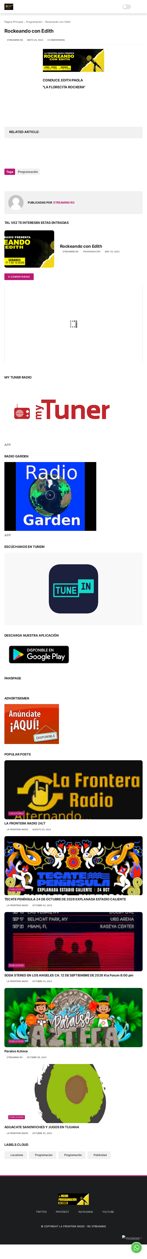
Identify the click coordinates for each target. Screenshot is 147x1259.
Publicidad (16, 889)
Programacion (43, 1155)
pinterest (62, 1211)
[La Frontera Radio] (8, 9)
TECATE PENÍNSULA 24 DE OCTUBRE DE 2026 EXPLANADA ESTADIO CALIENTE (65, 899)
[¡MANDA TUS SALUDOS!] (136, 1252)
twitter (41, 1211)
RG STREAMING (96, 1226)
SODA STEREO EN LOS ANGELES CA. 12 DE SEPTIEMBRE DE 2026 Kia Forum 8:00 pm (68, 975)
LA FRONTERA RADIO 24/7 (24, 823)
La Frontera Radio (72, 1226)
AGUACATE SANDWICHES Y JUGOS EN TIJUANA (41, 1127)
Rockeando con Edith (81, 246)
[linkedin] (23, 182)
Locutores (16, 813)
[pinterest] (15, 182)
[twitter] (7, 182)
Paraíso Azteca (16, 1051)
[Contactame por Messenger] (132, 1238)
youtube (108, 1211)
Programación (34, 21)
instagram (85, 1211)
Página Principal (13, 21)
